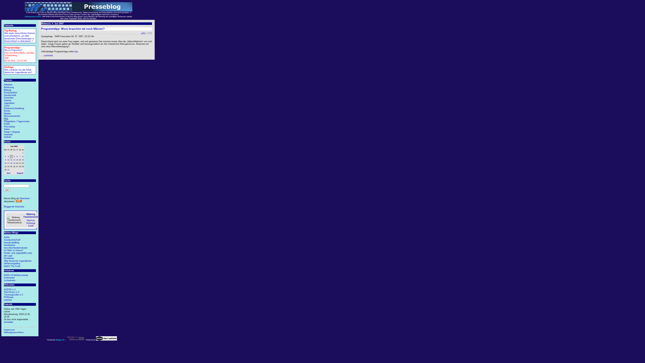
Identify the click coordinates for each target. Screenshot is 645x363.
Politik (7, 124)
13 (17, 160)
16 (6, 163)
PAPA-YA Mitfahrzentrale (16, 275)
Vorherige (30, 223)
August (20, 173)
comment (48, 55)
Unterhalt (8, 134)
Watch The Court (12, 266)
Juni (8, 173)
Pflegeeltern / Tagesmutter (17, 121)
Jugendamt (9, 103)
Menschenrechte (12, 116)
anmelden (8, 322)
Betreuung (9, 87)
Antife (7, 237)
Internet (7, 100)
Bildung (7, 90)
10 (8, 160)
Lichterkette (9, 280)
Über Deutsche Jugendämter (18, 261)
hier (76, 51)
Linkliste (8, 300)
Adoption (8, 84)
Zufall (30, 226)
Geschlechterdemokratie (16, 248)
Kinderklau (9, 258)
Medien (7, 113)
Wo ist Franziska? (13, 50)
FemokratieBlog (11, 242)
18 (11, 163)
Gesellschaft (10, 95)
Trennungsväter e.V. (14, 294)
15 (23, 160)
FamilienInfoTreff (12, 240)
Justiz (7, 105)
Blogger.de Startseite (14, 206)
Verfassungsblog (12, 263)
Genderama (9, 245)
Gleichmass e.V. (12, 292)
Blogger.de (60, 340)
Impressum (9, 330)
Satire (7, 129)
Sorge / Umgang (12, 132)
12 (14, 160)
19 (14, 163)
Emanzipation (10, 92)
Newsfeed (24, 198)
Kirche (7, 111)
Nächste (31, 220)
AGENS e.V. (10, 289)
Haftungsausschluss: (33, 16)
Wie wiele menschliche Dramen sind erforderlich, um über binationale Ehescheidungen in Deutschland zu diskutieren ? (20, 37)
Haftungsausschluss (14, 332)
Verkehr (7, 137)
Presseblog (9, 126)
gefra (143, 33)
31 (8, 170)
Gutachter (8, 97)
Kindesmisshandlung (14, 108)
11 (11, 160)
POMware (8, 297)
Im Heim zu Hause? (13, 250)
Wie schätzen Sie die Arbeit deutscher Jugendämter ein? (18, 71)
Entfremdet (9, 277)
